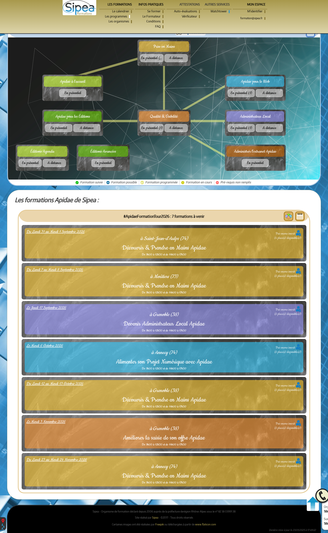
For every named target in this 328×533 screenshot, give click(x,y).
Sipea (155, 517)
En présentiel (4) (152, 58)
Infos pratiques (151, 4)
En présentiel (73, 93)
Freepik (159, 524)
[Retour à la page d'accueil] (79, 7)
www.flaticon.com (205, 524)
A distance (176, 58)
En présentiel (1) (152, 128)
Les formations (120, 4)
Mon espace (256, 4)
